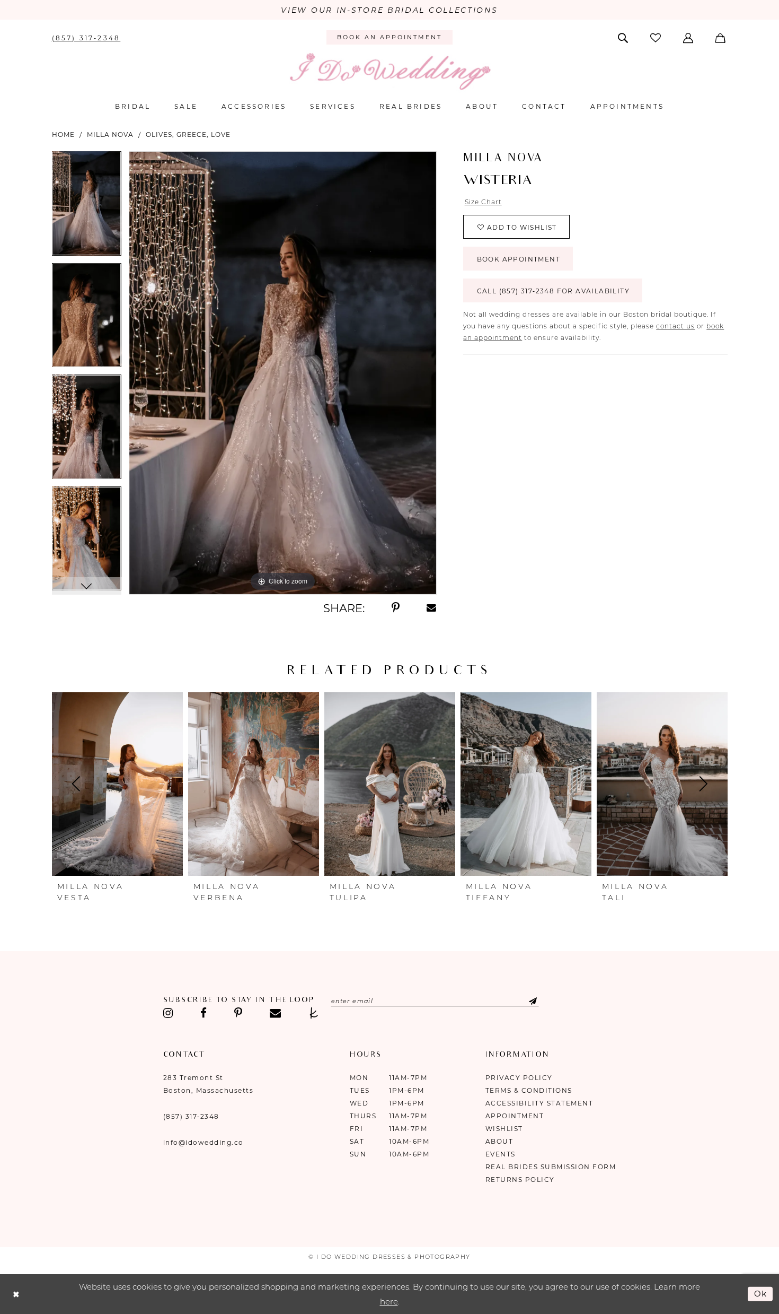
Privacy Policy (519, 1078)
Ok (761, 1294)
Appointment (514, 1116)
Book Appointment (518, 259)
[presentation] (117, 784)
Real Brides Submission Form (550, 1167)
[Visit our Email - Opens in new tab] (275, 1013)
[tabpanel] (86, 207)
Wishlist (504, 1129)
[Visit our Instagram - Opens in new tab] (168, 1013)
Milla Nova (110, 134)
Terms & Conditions (528, 1090)
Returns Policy (520, 1180)
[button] (689, 37)
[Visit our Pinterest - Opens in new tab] (238, 1013)
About (499, 1141)
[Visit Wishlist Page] (656, 37)
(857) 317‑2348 (191, 1116)
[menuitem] (86, 37)
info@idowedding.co (203, 1142)
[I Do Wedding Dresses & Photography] (389, 71)
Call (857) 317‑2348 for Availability (553, 291)
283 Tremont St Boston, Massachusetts (208, 1084)
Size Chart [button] (483, 202)
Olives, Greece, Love (188, 134)
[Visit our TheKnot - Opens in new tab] (314, 1013)
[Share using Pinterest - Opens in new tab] (395, 608)
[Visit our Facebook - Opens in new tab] (203, 1013)
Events (500, 1154)
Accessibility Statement (539, 1103)
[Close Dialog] (15, 1294)
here (389, 1301)
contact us (675, 326)
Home (63, 134)
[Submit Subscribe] (524, 1001)
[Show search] (623, 37)
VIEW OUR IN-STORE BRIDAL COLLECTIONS (389, 10)
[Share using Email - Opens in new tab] (432, 608)
